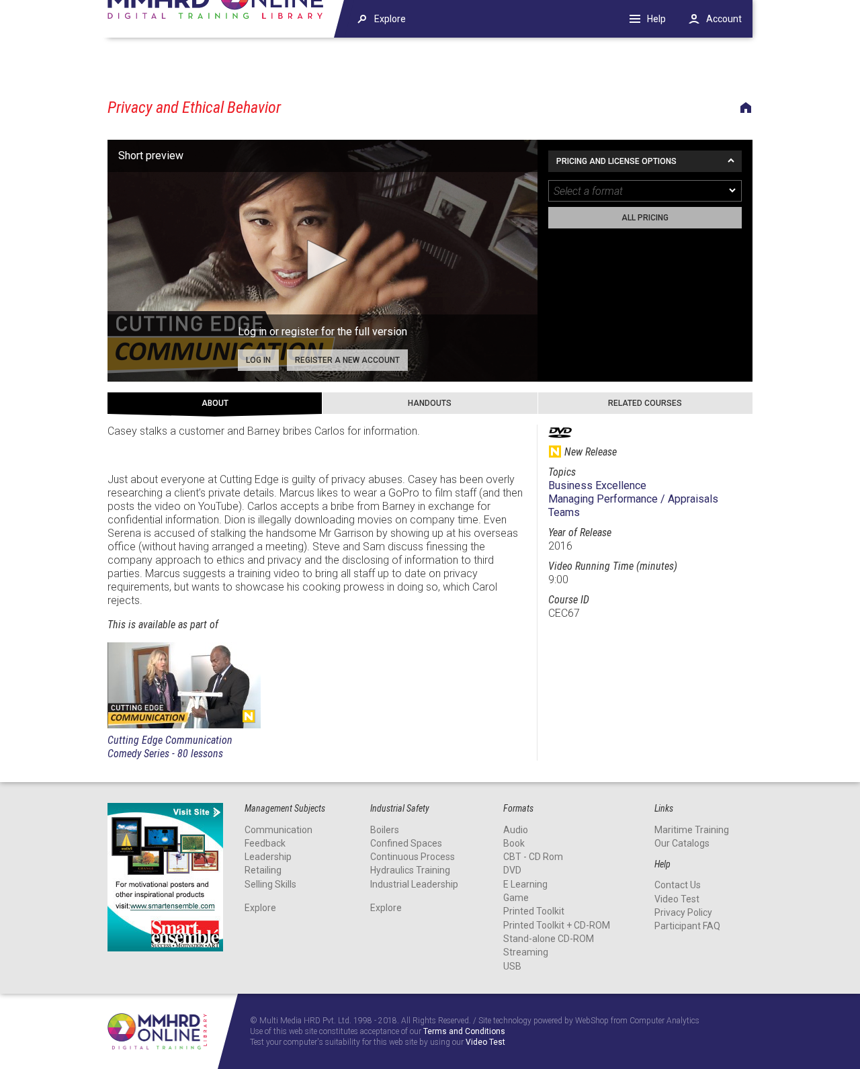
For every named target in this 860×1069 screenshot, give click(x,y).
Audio (515, 829)
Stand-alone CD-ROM (548, 938)
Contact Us (677, 885)
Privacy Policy (683, 912)
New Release (248, 716)
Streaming (525, 952)
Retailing (263, 870)
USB (512, 966)
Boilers (384, 829)
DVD (512, 870)
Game (516, 897)
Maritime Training (691, 829)
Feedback (265, 843)
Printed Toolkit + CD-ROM (556, 925)
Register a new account (347, 360)
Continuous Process (412, 856)
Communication (278, 829)
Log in (258, 360)
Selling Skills (270, 884)
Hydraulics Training (410, 870)
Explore (260, 907)
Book (514, 843)
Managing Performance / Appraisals (633, 499)
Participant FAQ (687, 926)
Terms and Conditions (464, 1031)
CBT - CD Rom (533, 856)
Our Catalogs (682, 843)
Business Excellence (597, 485)
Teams (564, 512)
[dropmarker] (733, 191)
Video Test (676, 899)
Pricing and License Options (616, 161)
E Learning (525, 884)
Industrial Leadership (414, 884)
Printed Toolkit (533, 911)
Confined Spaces (406, 843)
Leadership (268, 856)
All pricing (645, 217)
